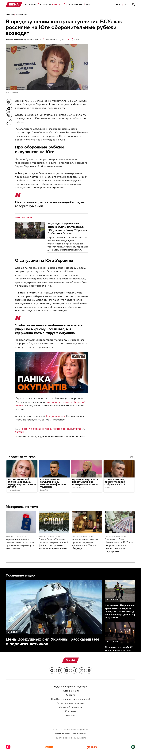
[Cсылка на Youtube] (67, 670)
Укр (118, 4)
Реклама (70, 715)
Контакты (70, 711)
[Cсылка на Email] (89, 670)
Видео (58, 4)
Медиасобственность (70, 707)
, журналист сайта (23, 39)
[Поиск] (133, 4)
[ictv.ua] (92, 747)
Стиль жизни (74, 4)
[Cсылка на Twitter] (82, 670)
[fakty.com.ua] (49, 747)
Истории (45, 4)
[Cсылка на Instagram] (74, 670)
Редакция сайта (70, 690)
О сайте (70, 695)
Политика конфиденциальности (70, 738)
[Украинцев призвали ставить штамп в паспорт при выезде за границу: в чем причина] (21, 522)
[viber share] (9, 115)
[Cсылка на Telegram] (52, 670)
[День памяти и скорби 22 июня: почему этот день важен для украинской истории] (121, 632)
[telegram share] (9, 109)
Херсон (19, 432)
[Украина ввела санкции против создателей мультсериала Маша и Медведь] (87, 522)
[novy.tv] (133, 747)
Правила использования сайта (70, 734)
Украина (21, 14)
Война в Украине (33, 429)
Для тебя (30, 4)
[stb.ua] (8, 747)
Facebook (14, 92)
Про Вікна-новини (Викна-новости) (70, 699)
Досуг (90, 4)
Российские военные (58, 429)
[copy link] (9, 122)
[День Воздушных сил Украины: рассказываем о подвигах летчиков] (54, 607)
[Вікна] (14, 4)
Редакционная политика (70, 703)
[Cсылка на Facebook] (59, 670)
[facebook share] (9, 102)
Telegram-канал (55, 416)
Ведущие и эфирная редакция (70, 686)
